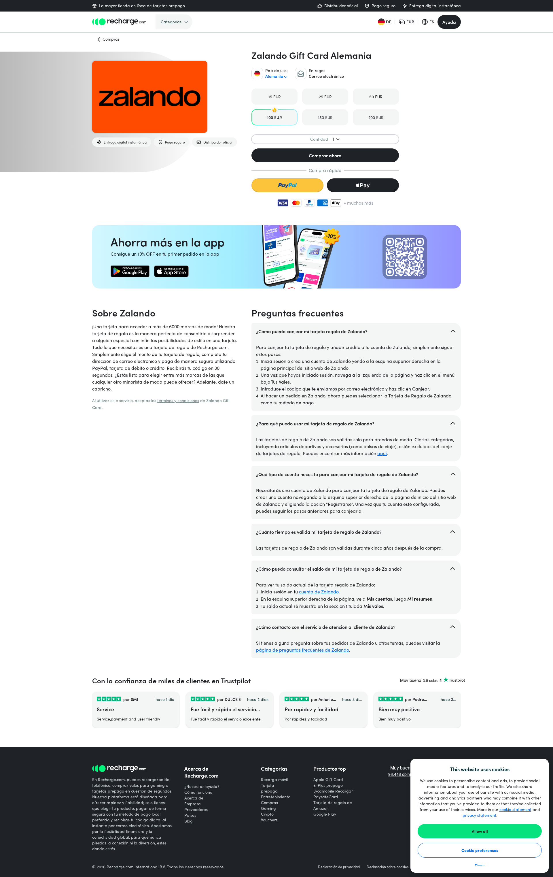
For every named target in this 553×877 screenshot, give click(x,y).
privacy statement (479, 815)
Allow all (480, 831)
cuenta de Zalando (319, 592)
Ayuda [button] (449, 22)
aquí (382, 453)
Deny (479, 865)
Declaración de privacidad (339, 866)
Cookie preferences (479, 850)
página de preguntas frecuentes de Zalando (302, 650)
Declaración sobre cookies (387, 866)
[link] (130, 271)
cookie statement (515, 809)
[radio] (274, 96)
